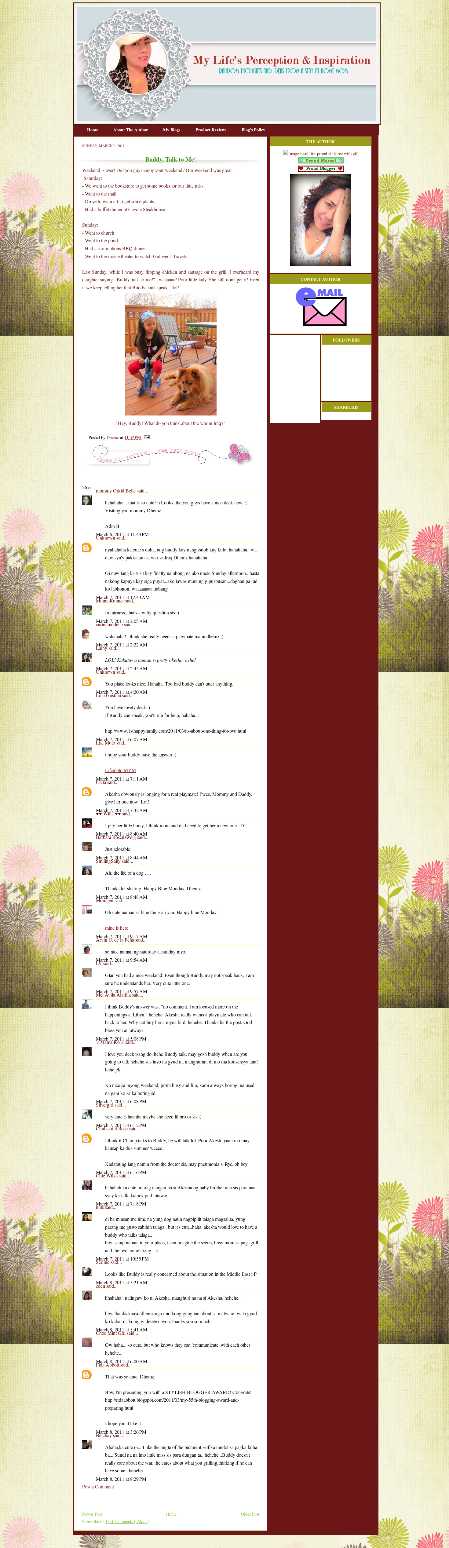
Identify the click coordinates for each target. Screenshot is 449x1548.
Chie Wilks (107, 1175)
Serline (103, 1262)
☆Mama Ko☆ (110, 1042)
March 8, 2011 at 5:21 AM (121, 1282)
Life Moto (106, 742)
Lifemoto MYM (120, 770)
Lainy (102, 648)
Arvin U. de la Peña (115, 939)
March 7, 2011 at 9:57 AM (121, 991)
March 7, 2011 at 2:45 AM (121, 668)
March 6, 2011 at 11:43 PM (122, 534)
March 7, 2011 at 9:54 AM (121, 960)
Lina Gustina (109, 695)
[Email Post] (146, 437)
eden (101, 1286)
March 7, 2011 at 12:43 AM (123, 597)
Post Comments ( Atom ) (127, 1521)
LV (99, 963)
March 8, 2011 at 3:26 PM (121, 1432)
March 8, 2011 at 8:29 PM (121, 1479)
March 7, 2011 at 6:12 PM (121, 1125)
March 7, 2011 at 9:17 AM (121, 936)
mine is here (116, 927)
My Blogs (172, 129)
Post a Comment (98, 1486)
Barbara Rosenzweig (116, 837)
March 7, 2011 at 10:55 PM (122, 1258)
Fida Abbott (108, 1364)
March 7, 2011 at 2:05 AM (121, 621)
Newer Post (92, 1514)
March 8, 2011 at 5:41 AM (121, 1329)
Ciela (101, 782)
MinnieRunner (110, 600)
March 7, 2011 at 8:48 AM (121, 897)
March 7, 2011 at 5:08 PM (121, 1038)
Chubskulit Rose (112, 1128)
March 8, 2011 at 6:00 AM (121, 1361)
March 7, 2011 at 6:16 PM (121, 1172)
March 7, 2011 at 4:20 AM (121, 692)
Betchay (104, 1435)
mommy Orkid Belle (116, 490)
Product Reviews (211, 129)
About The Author (131, 129)
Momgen (105, 900)
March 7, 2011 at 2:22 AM (121, 644)
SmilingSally (109, 861)
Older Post (250, 1514)
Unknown (106, 537)
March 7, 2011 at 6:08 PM (121, 1101)
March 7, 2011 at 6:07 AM (121, 739)
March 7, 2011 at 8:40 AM (121, 833)
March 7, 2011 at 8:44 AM (121, 857)
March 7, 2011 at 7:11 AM (121, 778)
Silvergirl (105, 1104)
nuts (100, 1207)
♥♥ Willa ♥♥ (109, 813)
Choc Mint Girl (111, 1333)
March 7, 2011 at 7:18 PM (121, 1203)
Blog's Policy (253, 129)
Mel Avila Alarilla (114, 994)
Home (93, 129)
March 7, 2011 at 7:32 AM (121, 810)
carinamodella (110, 624)
